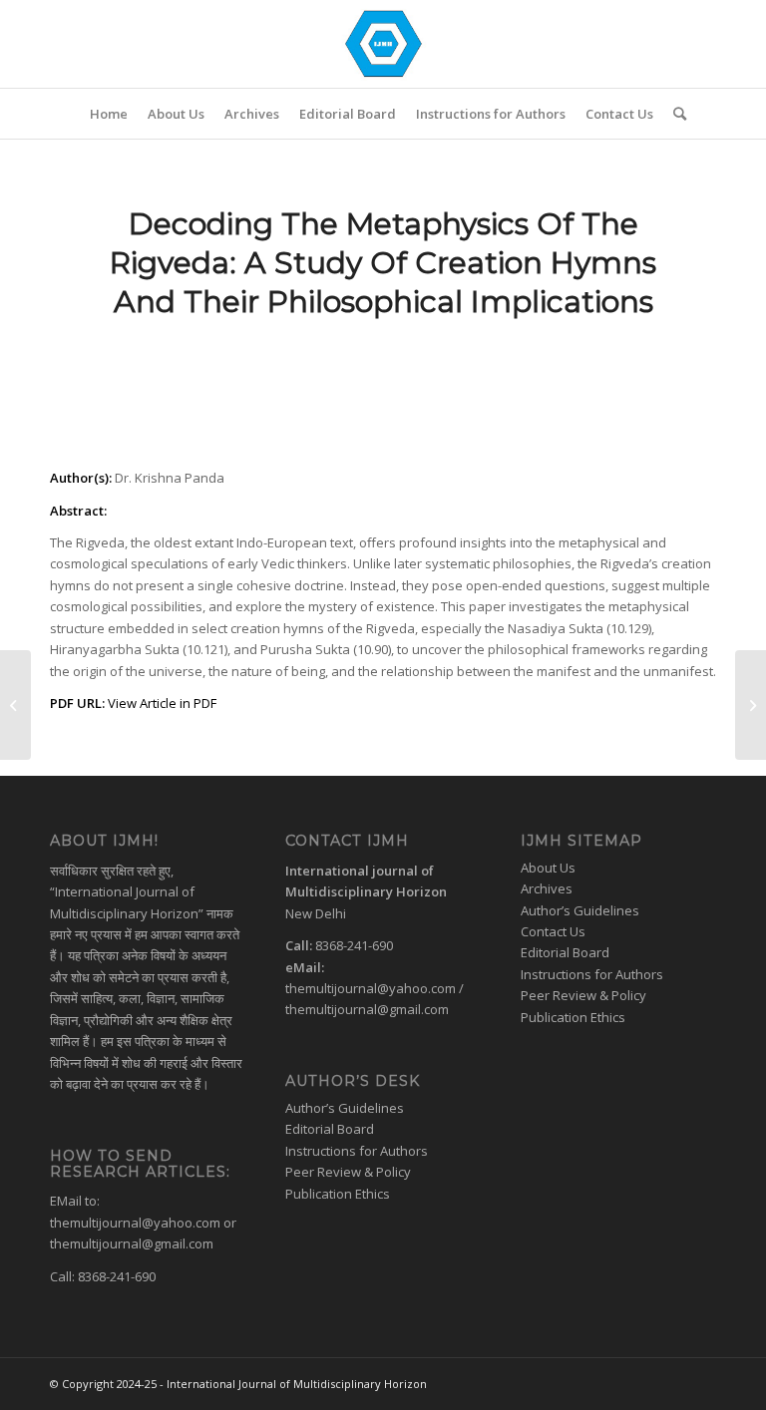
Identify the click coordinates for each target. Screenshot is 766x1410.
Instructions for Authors (356, 1151)
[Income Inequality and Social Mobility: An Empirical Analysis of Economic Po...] (15, 705)
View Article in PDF (162, 703)
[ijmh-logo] (383, 44)
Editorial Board (329, 1129)
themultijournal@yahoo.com (135, 1223)
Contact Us (553, 931)
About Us (548, 868)
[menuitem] (109, 114)
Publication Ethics (337, 1194)
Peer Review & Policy (348, 1172)
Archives (547, 888)
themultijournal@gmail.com (131, 1243)
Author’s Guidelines (344, 1108)
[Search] (674, 114)
